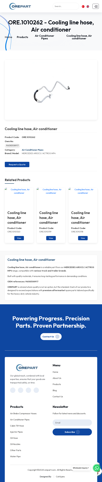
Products (22, 37)
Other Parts (15, 450)
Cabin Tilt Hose (17, 425)
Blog (55, 390)
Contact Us (48, 336)
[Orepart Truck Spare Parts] (19, 6)
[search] (77, 6)
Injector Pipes (16, 432)
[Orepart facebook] (20, 390)
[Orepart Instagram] (12, 390)
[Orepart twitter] (36, 390)
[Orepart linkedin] (28, 390)
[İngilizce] (87, 6)
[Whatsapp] (96, 468)
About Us (57, 378)
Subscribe (70, 432)
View (19, 238)
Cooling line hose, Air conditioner (79, 37)
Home (8, 37)
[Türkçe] (83, 6)
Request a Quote (17, 164)
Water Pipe (15, 456)
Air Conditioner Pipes (44, 37)
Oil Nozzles (15, 444)
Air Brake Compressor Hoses (23, 413)
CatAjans (60, 476)
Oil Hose (14, 438)
